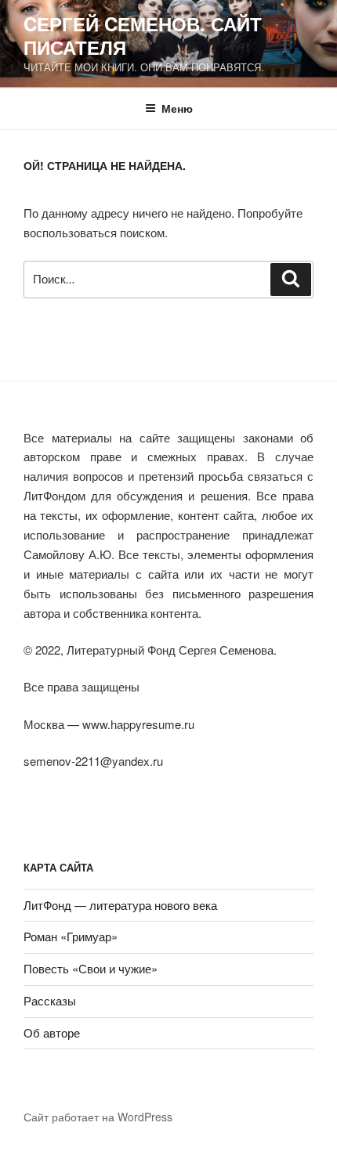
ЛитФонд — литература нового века (120, 905)
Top (319, 1133)
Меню (177, 108)
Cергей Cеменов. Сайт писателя (143, 35)
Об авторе (52, 1032)
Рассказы (50, 1000)
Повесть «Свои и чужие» (91, 968)
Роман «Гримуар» (71, 936)
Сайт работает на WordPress (98, 1116)
